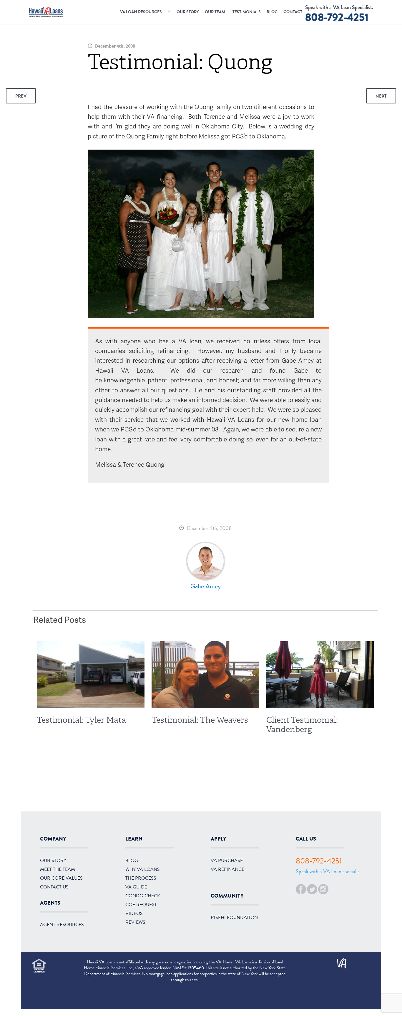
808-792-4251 (336, 17)
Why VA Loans (142, 869)
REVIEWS (135, 922)
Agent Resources (62, 924)
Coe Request (141, 904)
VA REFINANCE (227, 869)
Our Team (215, 12)
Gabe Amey (205, 586)
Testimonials (246, 12)
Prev (20, 96)
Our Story (188, 12)
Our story (53, 860)
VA (338, 961)
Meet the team (57, 869)
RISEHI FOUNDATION (234, 917)
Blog (272, 12)
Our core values (61, 878)
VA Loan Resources (141, 12)
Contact (292, 12)
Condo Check (142, 896)
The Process (140, 878)
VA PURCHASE (227, 860)
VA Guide (136, 887)
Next (381, 96)
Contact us (54, 887)
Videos (134, 913)
